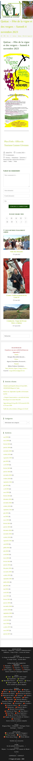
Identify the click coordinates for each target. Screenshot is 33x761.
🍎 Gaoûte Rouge (6, 703)
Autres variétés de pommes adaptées (16, 721)
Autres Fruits (16, 731)
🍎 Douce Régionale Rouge (22, 701)
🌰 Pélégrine (26, 669)
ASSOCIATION (16, 649)
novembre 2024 (7, 475)
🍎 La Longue (22, 705)
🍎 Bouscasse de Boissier (23, 693)
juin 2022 (6, 551)
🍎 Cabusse (27, 695)
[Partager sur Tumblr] (16, 222)
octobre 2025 (6, 454)
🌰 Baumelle (7, 665)
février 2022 (6, 561)
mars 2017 (6, 630)
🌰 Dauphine (7, 667)
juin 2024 (6, 485)
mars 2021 (6, 596)
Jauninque (13, 728)
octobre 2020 (6, 609)
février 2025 (6, 468)
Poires (16, 675)
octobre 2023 (6, 506)
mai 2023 (5, 516)
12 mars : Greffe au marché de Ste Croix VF (16, 296)
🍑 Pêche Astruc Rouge (10, 737)
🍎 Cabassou (19, 695)
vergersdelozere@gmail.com (17, 370)
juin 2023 (6, 513)
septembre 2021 (7, 578)
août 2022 (6, 544)
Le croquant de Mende (23, 749)
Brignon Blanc (6, 726)
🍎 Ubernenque (15, 719)
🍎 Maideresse (9, 707)
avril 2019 (6, 620)
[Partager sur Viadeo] (21, 222)
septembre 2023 (7, 509)
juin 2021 (6, 585)
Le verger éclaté (11, 659)
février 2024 (6, 495)
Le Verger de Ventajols (8, 657)
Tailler (10, 161)
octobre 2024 (6, 478)
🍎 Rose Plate (9, 713)
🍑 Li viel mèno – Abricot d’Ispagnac (16, 733)
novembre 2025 (7, 451)
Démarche (11, 650)
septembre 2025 (7, 457)
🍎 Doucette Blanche (20, 699)
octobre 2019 (6, 616)
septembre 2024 (7, 482)
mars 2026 (6, 440)
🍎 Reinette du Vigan (10, 711)
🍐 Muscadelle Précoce (8, 680)
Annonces (23, 157)
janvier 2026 (6, 447)
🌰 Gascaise (24, 667)
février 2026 (6, 444)
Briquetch (15, 726)
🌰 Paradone (17, 669)
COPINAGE (12, 755)
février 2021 (6, 599)
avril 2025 (6, 464)
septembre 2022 (7, 540)
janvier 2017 (6, 634)
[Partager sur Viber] (25, 218)
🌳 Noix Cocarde (10, 735)
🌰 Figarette (16, 667)
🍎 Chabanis (17, 697)
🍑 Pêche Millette (24, 737)
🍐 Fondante (21, 678)
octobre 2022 (6, 537)
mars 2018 (6, 623)
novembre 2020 (7, 606)
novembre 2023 (7, 502)
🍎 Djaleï (25, 697)
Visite (15, 161)
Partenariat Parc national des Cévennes (14, 159)
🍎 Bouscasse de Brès (7, 695)
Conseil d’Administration (23, 650)
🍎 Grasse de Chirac (11, 705)
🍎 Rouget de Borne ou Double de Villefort (16, 717)
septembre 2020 (7, 613)
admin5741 (9, 152)
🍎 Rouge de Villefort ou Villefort (16, 715)
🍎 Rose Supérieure (20, 713)
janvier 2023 (6, 527)
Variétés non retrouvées (16, 741)
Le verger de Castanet (23, 657)
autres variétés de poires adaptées (16, 684)
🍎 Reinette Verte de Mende (16, 709)
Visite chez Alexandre (16, 251)
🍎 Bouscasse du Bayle (7, 693)
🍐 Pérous (27, 680)
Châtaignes (16, 664)
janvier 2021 (6, 603)
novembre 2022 (7, 533)
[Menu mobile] (31, 2)
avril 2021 (6, 592)
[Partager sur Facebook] (11, 218)
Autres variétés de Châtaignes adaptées (16, 671)
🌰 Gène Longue (7, 669)
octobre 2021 (6, 575)
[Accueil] (1, 36)
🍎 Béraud (17, 689)
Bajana (4, 749)
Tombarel (20, 728)
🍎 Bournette (12, 691)
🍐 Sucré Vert (22, 682)
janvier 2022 (6, 565)
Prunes (16, 724)
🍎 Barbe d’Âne (7, 689)
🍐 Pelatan (20, 680)
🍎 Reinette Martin (20, 707)
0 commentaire (10, 155)
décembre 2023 (7, 499)
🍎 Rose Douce (23, 711)
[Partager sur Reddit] (12, 222)
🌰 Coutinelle (25, 665)
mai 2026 (5, 437)
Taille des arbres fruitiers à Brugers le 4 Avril (15, 409)
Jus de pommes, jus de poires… (16, 746)
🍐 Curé (8, 676)
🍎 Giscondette (17, 703)
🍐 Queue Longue (11, 682)
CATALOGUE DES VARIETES (16, 663)
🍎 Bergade (25, 689)
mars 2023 (6, 520)
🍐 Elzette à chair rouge (19, 676)
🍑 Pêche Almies (22, 735)
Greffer (16, 752)
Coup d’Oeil (14, 652)
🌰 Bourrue (15, 665)
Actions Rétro (22, 659)
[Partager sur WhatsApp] (26, 222)
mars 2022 (6, 558)
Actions (8, 157)
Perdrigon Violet (24, 726)
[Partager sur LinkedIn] (21, 218)
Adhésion (6, 652)
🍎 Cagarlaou (8, 697)
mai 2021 (5, 589)
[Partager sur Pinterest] (16, 218)
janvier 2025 (6, 471)
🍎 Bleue (4, 691)
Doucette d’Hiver (7, 701)
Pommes (16, 688)
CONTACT (21, 755)
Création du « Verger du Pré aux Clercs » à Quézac (16, 322)
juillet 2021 (6, 582)
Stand (5, 161)
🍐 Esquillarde (11, 678)
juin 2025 (6, 461)
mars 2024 (6, 492)
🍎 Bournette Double (24, 691)
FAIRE (16, 744)
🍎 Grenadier (27, 703)
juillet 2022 (6, 547)
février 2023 (6, 523)
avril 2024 (6, 489)
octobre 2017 (6, 627)
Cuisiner (16, 748)
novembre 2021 (7, 571)
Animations (15, 157)
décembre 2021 (7, 568)
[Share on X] (7, 218)
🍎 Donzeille (9, 699)
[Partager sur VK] (7, 222)
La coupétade (11, 749)
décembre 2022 (7, 530)
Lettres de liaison (24, 652)
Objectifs (4, 650)
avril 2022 (6, 554)
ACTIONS (17, 656)
